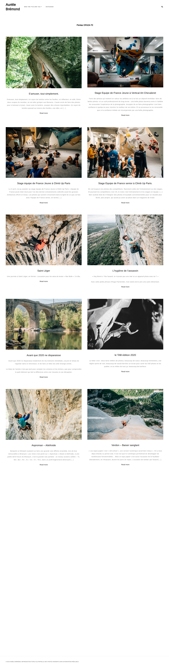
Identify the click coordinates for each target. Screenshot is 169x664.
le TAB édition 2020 (125, 355)
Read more (44, 113)
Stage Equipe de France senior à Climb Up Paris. (125, 183)
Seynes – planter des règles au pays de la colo (43, 618)
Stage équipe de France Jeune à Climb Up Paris (43, 183)
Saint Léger (43, 270)
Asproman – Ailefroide (44, 445)
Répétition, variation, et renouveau (125, 531)
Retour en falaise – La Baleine (44, 531)
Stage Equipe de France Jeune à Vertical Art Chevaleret (125, 93)
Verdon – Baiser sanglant (125, 445)
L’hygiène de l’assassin (125, 270)
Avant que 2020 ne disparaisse (44, 355)
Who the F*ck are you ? (33, 6)
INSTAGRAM (49, 6)
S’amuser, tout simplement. (44, 93)
